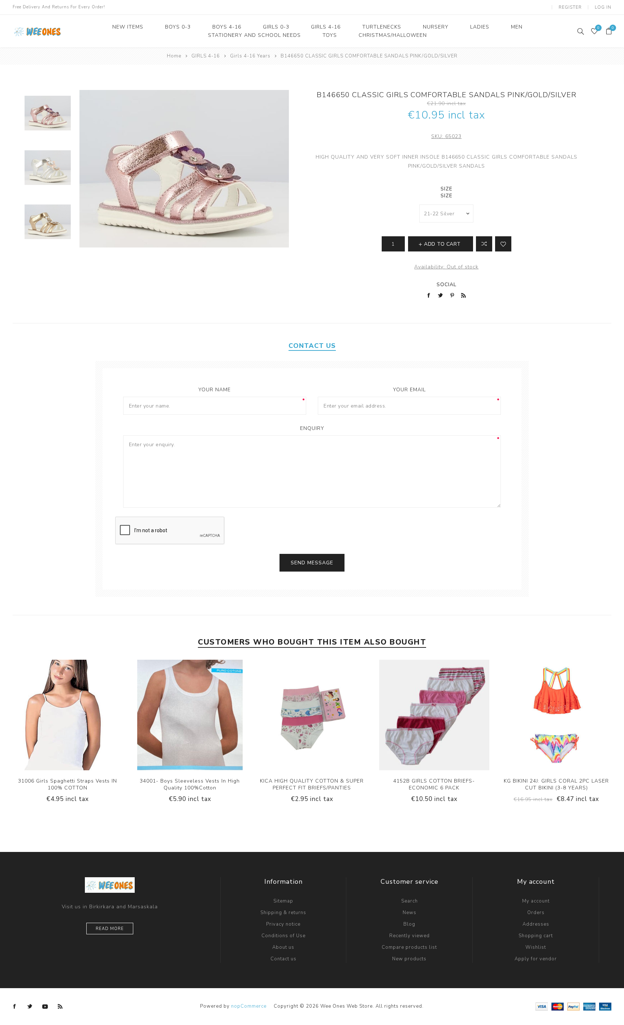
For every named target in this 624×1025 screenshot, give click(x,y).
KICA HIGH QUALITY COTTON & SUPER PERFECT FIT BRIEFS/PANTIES (312, 784)
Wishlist (535, 947)
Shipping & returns (283, 912)
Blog (409, 924)
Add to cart (89, 715)
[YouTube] (45, 1006)
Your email (409, 389)
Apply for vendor (536, 959)
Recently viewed (409, 936)
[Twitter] (30, 1006)
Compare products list (409, 947)
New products (409, 959)
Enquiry (312, 428)
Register (570, 7)
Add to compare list (484, 243)
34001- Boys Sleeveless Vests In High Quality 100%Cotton (190, 784)
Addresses (536, 924)
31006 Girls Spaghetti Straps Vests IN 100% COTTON (67, 784)
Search (409, 901)
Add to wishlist (503, 243)
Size (446, 188)
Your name (214, 389)
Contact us (283, 959)
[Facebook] (15, 1006)
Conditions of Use (283, 936)
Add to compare (60, 715)
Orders (536, 912)
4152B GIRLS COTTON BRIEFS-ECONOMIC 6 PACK (434, 784)
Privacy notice (283, 924)
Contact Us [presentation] (312, 345)
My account (536, 901)
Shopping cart (536, 936)
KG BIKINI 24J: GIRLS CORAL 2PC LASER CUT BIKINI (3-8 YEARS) (556, 784)
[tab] (312, 345)
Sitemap (283, 901)
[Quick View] (45, 715)
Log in (603, 7)
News (409, 912)
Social (446, 284)
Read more (110, 928)
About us (283, 947)
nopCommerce (248, 1006)
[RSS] (60, 1006)
